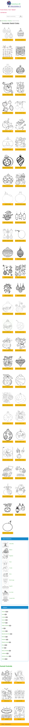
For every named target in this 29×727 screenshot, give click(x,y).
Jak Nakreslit (3, 12)
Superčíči (10, 586)
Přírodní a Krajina (5, 642)
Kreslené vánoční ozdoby (8, 94)
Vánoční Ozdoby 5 (20, 295)
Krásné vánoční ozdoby (7, 76)
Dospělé (3, 622)
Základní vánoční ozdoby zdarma (21, 514)
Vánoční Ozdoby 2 (7, 277)
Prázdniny (10, 20)
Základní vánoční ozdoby (8, 532)
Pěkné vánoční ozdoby (7, 185)
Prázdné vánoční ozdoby (20, 204)
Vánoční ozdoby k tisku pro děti (9, 332)
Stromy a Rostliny (5, 650)
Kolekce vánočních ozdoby (8, 58)
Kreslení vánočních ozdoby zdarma (22, 112)
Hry (2, 628)
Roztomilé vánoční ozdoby (8, 240)
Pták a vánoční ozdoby (7, 222)
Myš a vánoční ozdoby (20, 149)
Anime (3, 614)
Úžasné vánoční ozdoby (7, 259)
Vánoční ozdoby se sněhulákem (21, 441)
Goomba (10, 567)
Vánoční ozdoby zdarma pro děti (21, 496)
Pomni (10, 561)
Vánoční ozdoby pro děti (20, 386)
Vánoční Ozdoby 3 (20, 277)
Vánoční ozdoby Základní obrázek (21, 478)
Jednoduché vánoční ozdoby (20, 39)
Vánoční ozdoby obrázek (20, 368)
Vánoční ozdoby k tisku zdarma (21, 332)
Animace (3, 611)
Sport (3, 647)
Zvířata (3, 659)
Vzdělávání (4, 653)
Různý (3, 645)
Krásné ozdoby (20, 58)
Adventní (6, 719)
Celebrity (3, 617)
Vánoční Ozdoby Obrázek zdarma (9, 368)
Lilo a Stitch (11, 592)
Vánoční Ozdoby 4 (7, 295)
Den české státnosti (6, 682)
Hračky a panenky (5, 625)
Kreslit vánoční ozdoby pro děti (8, 131)
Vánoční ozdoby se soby (7, 459)
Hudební (3, 631)
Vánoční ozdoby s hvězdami (8, 423)
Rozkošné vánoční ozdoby (20, 222)
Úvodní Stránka (4, 9)
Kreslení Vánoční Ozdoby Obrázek (22, 94)
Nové (9, 9)
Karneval (19, 719)
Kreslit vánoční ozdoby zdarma (8, 149)
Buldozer (10, 549)
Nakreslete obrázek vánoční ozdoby (9, 167)
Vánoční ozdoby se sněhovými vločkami (10, 441)
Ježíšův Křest (6, 700)
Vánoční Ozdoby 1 (20, 259)
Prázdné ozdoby (8, 204)
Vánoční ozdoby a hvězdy (8, 313)
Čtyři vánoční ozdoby (8, 39)
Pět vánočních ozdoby (20, 185)
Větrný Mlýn (11, 543)
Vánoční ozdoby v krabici (8, 478)
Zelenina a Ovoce (5, 656)
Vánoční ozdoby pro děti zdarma (9, 386)
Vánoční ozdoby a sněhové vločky (21, 313)
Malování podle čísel (6, 633)
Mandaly (3, 636)
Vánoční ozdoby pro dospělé (8, 405)
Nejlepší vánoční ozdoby (20, 167)
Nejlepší (13, 9)
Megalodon (11, 555)
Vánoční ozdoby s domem (20, 405)
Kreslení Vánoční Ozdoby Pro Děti (9, 112)
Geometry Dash (12, 598)
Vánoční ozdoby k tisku (7, 350)
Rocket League (11, 580)
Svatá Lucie (19, 682)
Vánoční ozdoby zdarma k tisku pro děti (10, 496)
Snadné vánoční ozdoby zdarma (21, 240)
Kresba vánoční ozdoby (20, 76)
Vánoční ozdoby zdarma (7, 514)
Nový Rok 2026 (19, 700)
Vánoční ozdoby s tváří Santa (20, 423)
